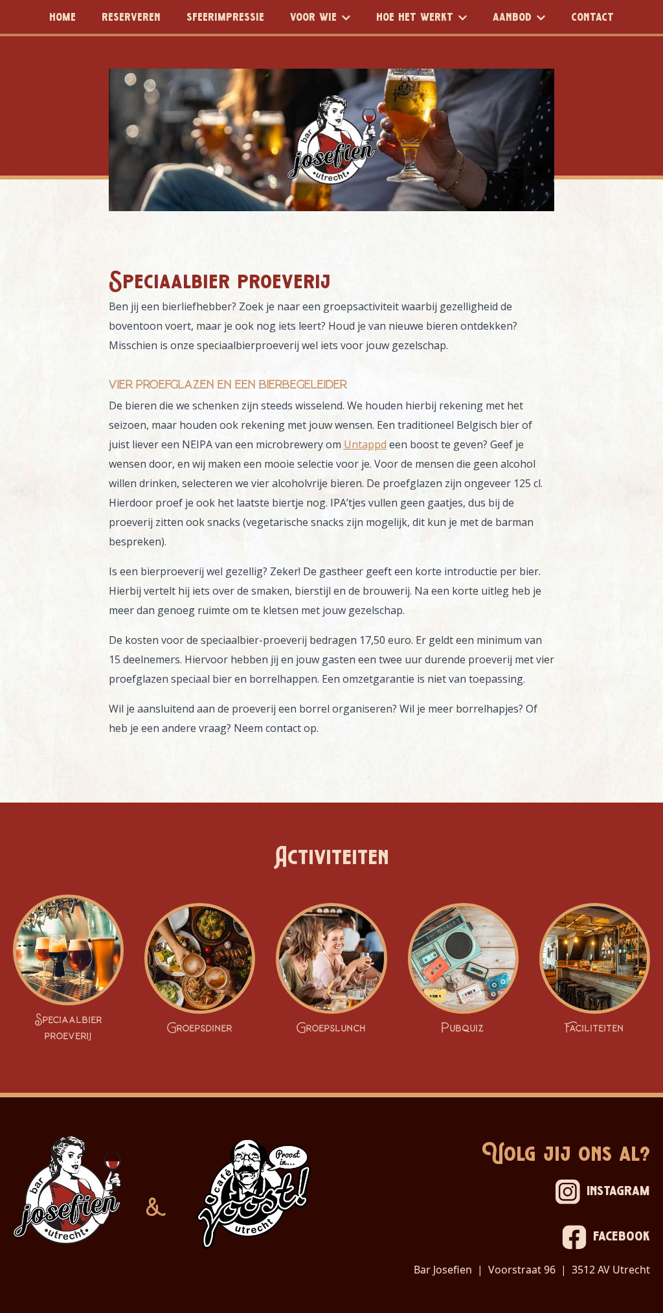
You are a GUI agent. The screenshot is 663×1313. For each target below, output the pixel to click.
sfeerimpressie (225, 17)
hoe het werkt (414, 17)
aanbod (512, 17)
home (62, 17)
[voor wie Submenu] (350, 17)
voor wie (313, 17)
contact (592, 17)
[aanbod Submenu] (545, 17)
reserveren (131, 17)
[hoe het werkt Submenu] (466, 17)
